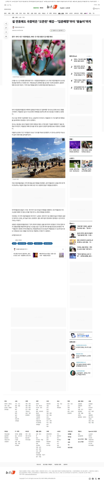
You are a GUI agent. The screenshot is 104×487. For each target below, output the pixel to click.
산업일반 (91, 404)
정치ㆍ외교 (70, 404)
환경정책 (27, 415)
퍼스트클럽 (91, 445)
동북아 (37, 404)
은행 (79, 407)
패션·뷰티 (91, 417)
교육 (16, 407)
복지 (16, 409)
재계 (90, 405)
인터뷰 (48, 443)
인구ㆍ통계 (28, 409)
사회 (16, 401)
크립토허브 (36, 8)
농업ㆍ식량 (28, 413)
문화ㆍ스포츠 (71, 411)
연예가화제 (49, 434)
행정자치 (48, 404)
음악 (47, 439)
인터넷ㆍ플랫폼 (18, 434)
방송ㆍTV (49, 436)
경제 (27, 401)
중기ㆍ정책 (91, 411)
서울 (47, 405)
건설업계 (6, 441)
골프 (58, 445)
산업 (90, 401)
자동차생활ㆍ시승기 (40, 454)
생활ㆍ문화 (15, 17)
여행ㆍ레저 (38, 447)
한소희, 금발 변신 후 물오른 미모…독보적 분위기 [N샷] (78, 1)
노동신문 (67, 8)
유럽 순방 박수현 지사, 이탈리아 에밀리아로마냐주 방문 (50, 1)
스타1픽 (90, 438)
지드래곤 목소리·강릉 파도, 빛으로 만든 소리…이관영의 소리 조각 (22, 254)
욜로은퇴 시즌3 (79, 354)
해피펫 (41, 8)
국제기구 (38, 419)
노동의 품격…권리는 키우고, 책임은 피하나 (83, 374)
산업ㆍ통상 (28, 407)
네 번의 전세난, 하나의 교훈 (83, 347)
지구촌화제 (38, 422)
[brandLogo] (52, 6)
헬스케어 (27, 438)
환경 (16, 413)
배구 (58, 441)
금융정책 (80, 405)
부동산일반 (6, 434)
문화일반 (38, 441)
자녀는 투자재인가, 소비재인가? (83, 356)
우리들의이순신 (38, 243)
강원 (47, 411)
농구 (58, 443)
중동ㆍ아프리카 (39, 411)
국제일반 (38, 424)
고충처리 (65, 464)
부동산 (6, 431)
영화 (47, 438)
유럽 (37, 409)
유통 (90, 413)
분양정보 (6, 438)
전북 (47, 417)
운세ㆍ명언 (38, 449)
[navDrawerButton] (5, 5)
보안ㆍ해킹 (17, 441)
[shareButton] (6, 23)
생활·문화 (38, 431)
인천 (47, 409)
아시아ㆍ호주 (39, 407)
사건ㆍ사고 (17, 404)
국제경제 (38, 415)
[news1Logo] (10, 472)
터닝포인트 (91, 441)
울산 (47, 424)
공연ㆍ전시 (38, 434)
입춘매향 (30, 243)
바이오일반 (28, 439)
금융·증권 (80, 401)
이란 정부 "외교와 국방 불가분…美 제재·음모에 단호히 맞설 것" (20, 1)
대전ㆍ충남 (49, 415)
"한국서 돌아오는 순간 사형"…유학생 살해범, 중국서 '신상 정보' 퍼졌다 (85, 256)
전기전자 (91, 407)
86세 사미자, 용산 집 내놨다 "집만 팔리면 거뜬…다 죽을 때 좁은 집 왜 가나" (85, 235)
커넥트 (95, 5)
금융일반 (80, 404)
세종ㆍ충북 (49, 413)
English (62, 8)
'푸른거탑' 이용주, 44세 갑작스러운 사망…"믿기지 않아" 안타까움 (84, 228)
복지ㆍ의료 (28, 434)
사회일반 (17, 421)
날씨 (16, 415)
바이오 (27, 431)
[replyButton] (6, 27)
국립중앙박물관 (22, 243)
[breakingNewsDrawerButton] (8, 5)
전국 (48, 401)
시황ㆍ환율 (80, 413)
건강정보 (38, 445)
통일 (58, 405)
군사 (69, 405)
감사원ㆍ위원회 (7, 407)
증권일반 (80, 411)
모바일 (16, 438)
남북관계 (69, 413)
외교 (58, 401)
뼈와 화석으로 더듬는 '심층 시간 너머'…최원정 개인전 (48, 254)
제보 (99, 5)
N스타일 (48, 445)
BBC (79, 434)
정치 (5, 401)
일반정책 (6, 436)
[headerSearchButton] (10, 5)
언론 (37, 443)
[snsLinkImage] (90, 478)
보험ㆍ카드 (80, 409)
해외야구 (59, 436)
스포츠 (72, 158)
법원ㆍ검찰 (17, 405)
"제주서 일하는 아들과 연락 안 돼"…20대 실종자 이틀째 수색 (79, 82)
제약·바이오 (28, 436)
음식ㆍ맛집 (38, 456)
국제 (37, 401)
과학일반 (17, 445)
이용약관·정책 (57, 464)
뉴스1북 (90, 443)
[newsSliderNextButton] (91, 56)
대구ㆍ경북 (49, 421)
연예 (71, 139)
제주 (47, 426)
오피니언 (72, 342)
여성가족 (17, 419)
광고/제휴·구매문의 (47, 464)
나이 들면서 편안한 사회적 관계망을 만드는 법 (83, 365)
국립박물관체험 (48, 243)
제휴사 (79, 431)
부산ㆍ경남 (49, 422)
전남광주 (48, 419)
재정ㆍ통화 (28, 405)
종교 (37, 438)
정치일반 (6, 409)
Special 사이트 (93, 431)
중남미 (37, 413)
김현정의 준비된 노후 (81, 362)
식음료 (90, 419)
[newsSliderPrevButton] (87, 56)
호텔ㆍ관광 (91, 421)
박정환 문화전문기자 (19, 27)
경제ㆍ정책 (28, 404)
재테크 (79, 415)
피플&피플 (38, 421)
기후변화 (38, 417)
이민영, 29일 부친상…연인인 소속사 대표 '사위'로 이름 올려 (85, 249)
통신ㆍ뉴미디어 (18, 436)
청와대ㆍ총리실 (7, 404)
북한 (69, 401)
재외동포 (59, 407)
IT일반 (16, 439)
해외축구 (59, 439)
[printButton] (6, 36)
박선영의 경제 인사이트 (81, 345)
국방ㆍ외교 (59, 404)
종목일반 (59, 447)
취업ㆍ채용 (91, 422)
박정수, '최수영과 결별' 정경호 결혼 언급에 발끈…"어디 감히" (80, 61)
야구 (58, 434)
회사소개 (39, 464)
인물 (16, 417)
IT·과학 (17, 431)
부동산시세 (6, 439)
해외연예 (48, 441)
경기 (47, 407)
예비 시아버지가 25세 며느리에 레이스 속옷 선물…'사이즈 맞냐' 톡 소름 (85, 242)
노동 (16, 411)
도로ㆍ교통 (38, 451)
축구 (58, 438)
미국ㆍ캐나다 (39, 405)
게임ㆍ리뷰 (17, 443)
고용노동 (27, 411)
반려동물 (38, 453)
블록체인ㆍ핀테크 (82, 417)
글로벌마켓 (80, 436)
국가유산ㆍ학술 (39, 439)
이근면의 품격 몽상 (80, 371)
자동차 (90, 409)
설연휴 (14, 243)
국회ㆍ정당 (7, 405)
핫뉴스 (72, 223)
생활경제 (91, 415)
